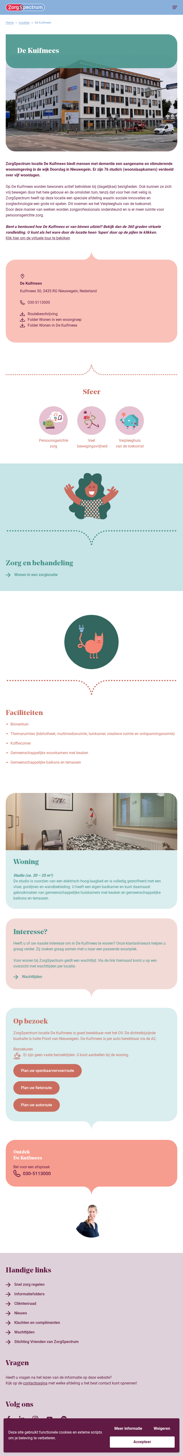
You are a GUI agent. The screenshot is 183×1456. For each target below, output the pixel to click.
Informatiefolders (29, 1294)
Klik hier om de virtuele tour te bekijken (38, 238)
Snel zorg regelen (29, 1284)
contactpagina (35, 1383)
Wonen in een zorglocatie (36, 574)
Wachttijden (32, 976)
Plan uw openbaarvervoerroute (47, 1070)
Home (10, 22)
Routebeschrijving (43, 314)
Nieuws (20, 1313)
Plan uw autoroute (36, 1105)
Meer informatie (128, 1428)
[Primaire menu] (175, 7)
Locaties (24, 22)
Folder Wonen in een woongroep (54, 319)
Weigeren (162, 1428)
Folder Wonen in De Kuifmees (52, 325)
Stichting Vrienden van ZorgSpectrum (46, 1341)
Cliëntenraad (25, 1303)
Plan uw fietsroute (36, 1088)
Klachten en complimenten (37, 1322)
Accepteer (142, 1442)
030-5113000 (39, 302)
